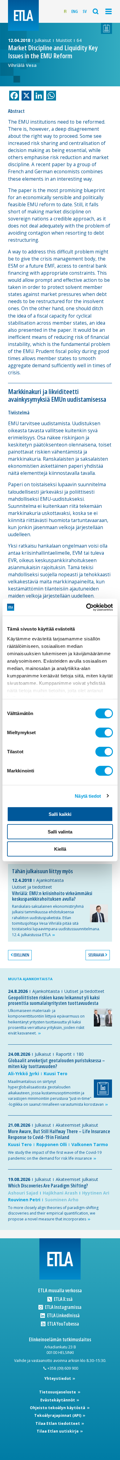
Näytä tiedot (88, 795)
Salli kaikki (60, 814)
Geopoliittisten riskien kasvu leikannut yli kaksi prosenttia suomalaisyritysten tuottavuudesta (54, 1000)
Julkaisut (43, 40)
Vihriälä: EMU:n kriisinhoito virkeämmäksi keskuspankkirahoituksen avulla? (52, 896)
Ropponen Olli (51, 1144)
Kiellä (60, 849)
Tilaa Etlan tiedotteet (58, 1423)
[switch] (104, 733)
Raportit (64, 1054)
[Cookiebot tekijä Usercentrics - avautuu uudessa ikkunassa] (86, 607)
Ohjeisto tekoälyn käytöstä (58, 1407)
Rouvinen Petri (24, 1200)
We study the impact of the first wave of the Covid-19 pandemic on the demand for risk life (55, 1155)
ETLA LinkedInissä (62, 1315)
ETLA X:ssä (63, 1299)
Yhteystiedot (58, 1378)
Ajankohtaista (50, 880)
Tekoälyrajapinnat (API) (58, 1415)
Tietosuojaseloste (58, 1392)
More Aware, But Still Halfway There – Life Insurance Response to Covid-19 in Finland (59, 1134)
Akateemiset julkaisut (77, 1125)
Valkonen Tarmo (89, 1144)
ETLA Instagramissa (63, 1307)
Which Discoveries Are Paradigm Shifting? (48, 1185)
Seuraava (96, 955)
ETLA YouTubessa (62, 1324)
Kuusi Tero (55, 1073)
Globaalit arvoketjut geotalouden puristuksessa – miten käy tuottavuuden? (56, 1063)
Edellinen (21, 955)
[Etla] (23, 15)
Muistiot (64, 40)
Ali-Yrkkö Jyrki (23, 1073)
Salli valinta (60, 831)
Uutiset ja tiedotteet (32, 887)
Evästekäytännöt (58, 1400)
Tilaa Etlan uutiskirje (58, 1431)
